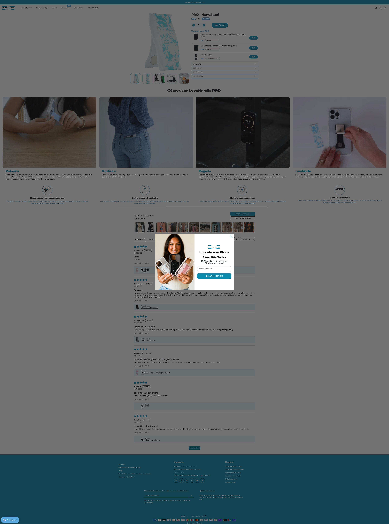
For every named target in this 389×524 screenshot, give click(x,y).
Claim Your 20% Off (214, 276)
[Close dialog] (231, 236)
